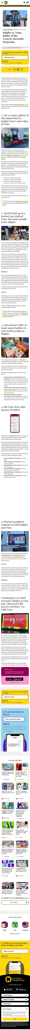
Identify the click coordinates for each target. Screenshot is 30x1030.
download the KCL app (18, 104)
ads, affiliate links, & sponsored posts (13, 47)
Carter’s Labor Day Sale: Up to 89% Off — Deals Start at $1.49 (8, 892)
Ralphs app (6, 555)
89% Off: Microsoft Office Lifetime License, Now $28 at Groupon (21, 893)
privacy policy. (9, 1014)
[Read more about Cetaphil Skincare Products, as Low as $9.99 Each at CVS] (22, 863)
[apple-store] (8, 989)
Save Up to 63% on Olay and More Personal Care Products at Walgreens (21, 813)
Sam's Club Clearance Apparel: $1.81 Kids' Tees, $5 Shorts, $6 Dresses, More (8, 870)
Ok (15, 1019)
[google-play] (21, 989)
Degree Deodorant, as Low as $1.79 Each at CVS (21, 792)
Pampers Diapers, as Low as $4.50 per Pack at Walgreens (8, 773)
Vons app (17, 555)
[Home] (5, 2)
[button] (26, 995)
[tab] (10, 933)
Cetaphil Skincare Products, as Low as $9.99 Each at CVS (21, 870)
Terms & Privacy (9, 731)
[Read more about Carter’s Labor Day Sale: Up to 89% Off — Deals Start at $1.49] (8, 885)
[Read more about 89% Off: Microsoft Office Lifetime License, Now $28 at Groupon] (22, 885)
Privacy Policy (19, 62)
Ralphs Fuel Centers (12, 155)
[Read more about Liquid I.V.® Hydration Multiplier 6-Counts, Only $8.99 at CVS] (8, 805)
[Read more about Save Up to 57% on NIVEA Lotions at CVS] (8, 786)
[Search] (24, 2)
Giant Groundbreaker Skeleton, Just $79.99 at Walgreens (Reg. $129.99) (8, 851)
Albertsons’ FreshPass (22, 201)
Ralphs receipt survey (10, 389)
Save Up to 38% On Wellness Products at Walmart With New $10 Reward (22, 851)
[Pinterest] (18, 69)
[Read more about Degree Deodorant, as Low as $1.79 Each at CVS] (22, 786)
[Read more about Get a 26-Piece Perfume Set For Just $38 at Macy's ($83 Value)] (22, 824)
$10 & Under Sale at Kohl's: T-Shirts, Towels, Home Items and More (21, 774)
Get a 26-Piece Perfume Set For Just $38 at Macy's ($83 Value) (22, 832)
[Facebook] (14, 69)
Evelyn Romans (8, 29)
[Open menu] (2, 2)
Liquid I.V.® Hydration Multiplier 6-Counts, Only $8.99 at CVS (8, 812)
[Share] (21, 69)
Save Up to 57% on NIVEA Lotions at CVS (8, 791)
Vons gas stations (13, 314)
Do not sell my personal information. (18, 1015)
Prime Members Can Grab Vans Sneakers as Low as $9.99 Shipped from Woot (7, 832)
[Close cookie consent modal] (27, 1009)
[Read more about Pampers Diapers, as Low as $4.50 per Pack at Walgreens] (8, 767)
